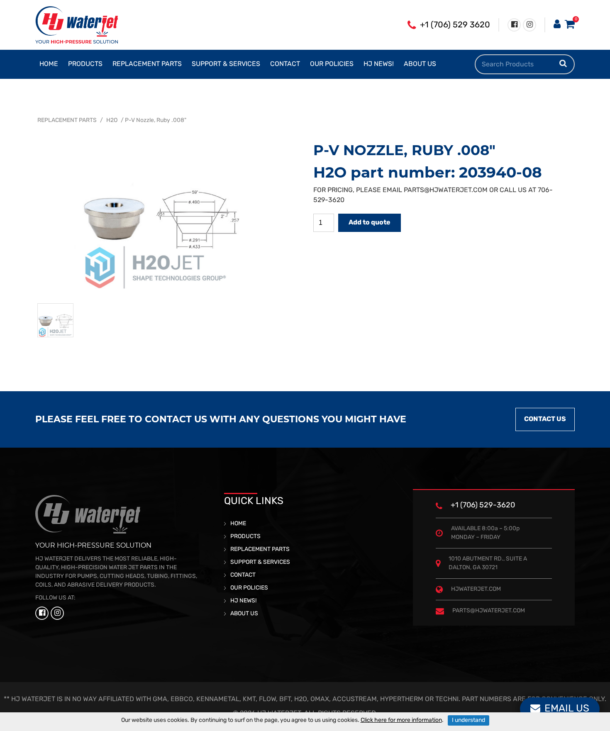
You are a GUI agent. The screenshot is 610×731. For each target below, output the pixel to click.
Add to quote (369, 222)
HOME (48, 64)
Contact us (545, 419)
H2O (111, 120)
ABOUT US (420, 64)
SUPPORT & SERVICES (226, 64)
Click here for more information (401, 720)
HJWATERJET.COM (476, 589)
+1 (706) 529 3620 (455, 25)
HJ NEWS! (379, 64)
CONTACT (285, 64)
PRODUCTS (85, 64)
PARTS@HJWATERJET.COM (446, 190)
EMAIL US (566, 709)
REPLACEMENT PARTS (147, 64)
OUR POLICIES (332, 64)
